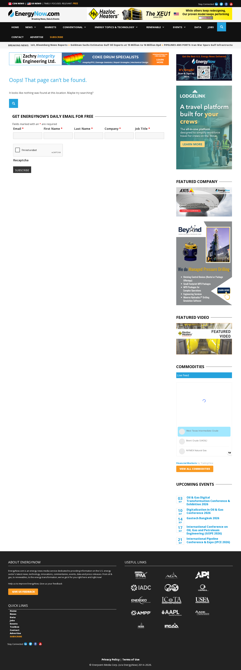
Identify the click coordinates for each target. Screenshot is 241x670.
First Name (53, 128)
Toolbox (14, 626)
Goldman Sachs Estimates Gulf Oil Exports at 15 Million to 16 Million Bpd (109, 44)
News (29, 27)
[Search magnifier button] (221, 26)
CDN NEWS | (19, 3)
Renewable (153, 27)
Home (15, 27)
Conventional (73, 27)
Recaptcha (21, 160)
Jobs (211, 27)
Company (113, 128)
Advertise (36, 37)
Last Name (83, 128)
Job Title (142, 128)
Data (197, 27)
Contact (17, 37)
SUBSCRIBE (56, 37)
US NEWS (36, 3)
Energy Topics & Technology (114, 27)
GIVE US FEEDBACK (23, 591)
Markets (50, 27)
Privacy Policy (111, 659)
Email (18, 128)
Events (177, 27)
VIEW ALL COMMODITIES (195, 468)
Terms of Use (131, 659)
